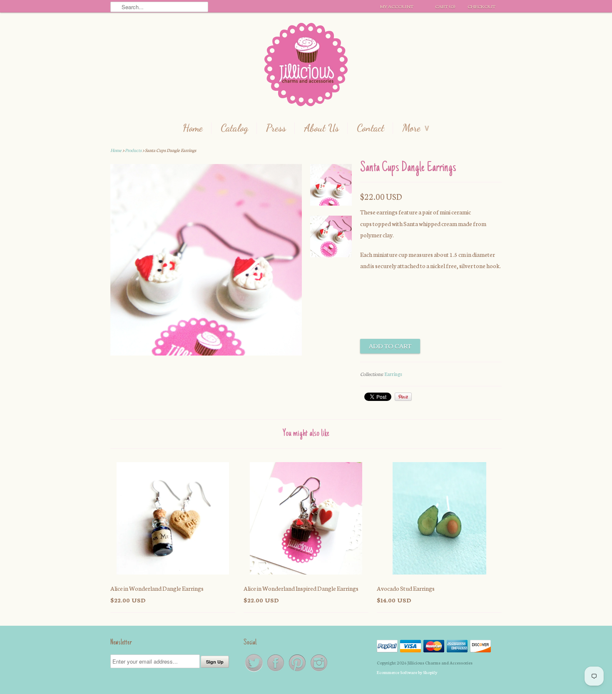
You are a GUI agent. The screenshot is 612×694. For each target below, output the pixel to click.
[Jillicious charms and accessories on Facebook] (276, 670)
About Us (321, 128)
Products (133, 150)
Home (193, 128)
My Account (396, 6)
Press (276, 128)
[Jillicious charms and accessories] (306, 66)
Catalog (234, 128)
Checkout (481, 6)
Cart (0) (445, 6)
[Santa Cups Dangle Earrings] (331, 186)
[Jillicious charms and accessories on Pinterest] (297, 670)
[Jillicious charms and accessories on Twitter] (254, 670)
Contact (370, 128)
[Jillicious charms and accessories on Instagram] (318, 670)
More (415, 128)
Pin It (403, 397)
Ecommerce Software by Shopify (407, 672)
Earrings (393, 374)
